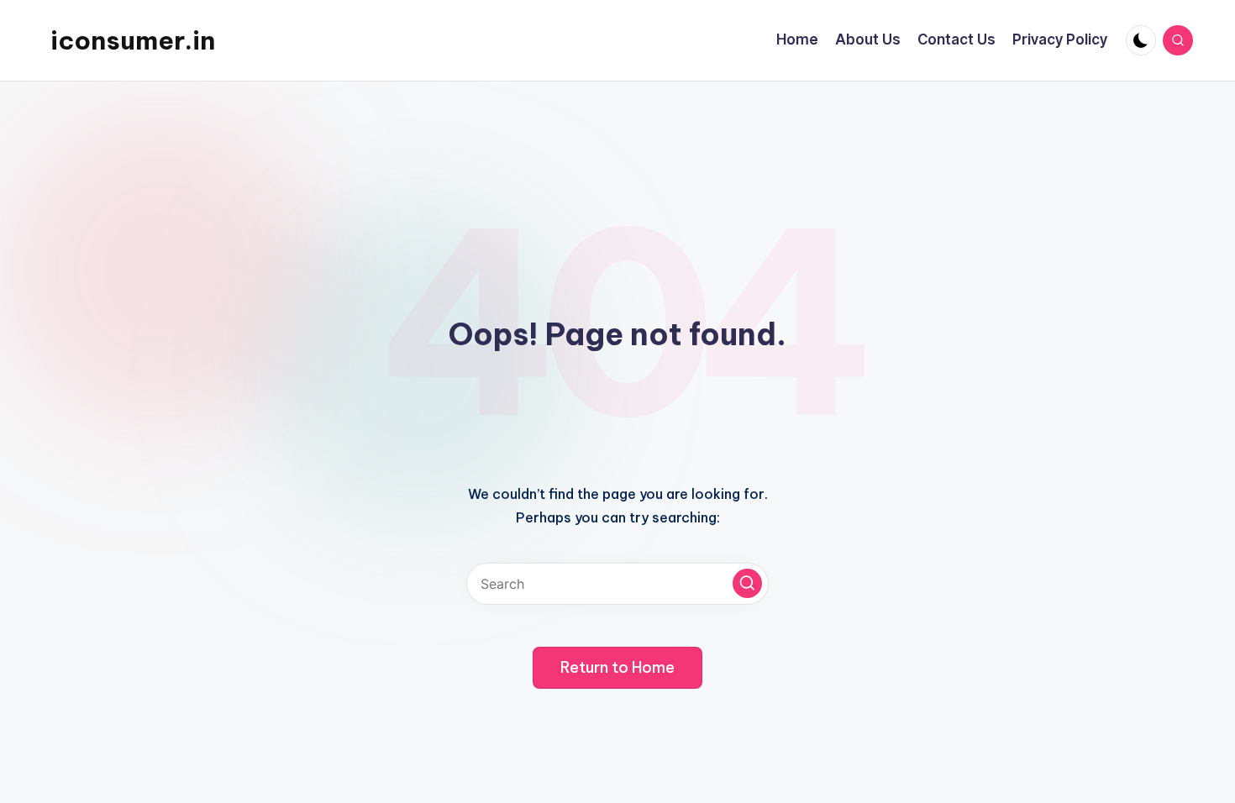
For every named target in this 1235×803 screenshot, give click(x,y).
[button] (747, 583)
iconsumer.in (132, 40)
